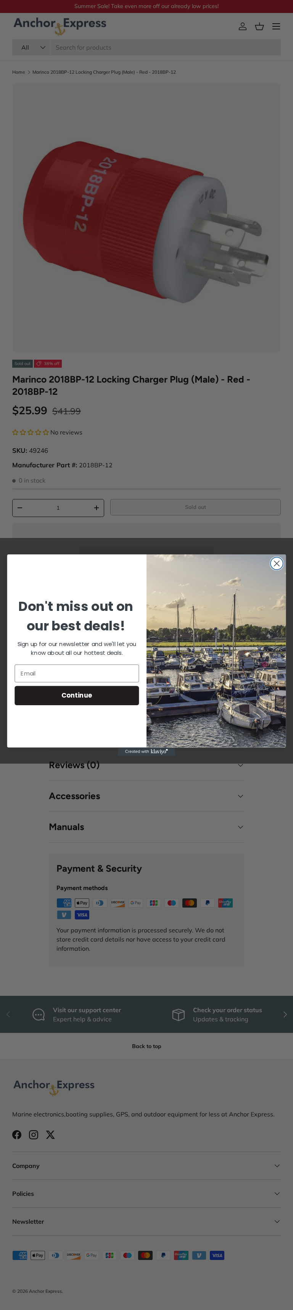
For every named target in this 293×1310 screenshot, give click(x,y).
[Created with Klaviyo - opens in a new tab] (146, 751)
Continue (76, 695)
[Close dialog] (276, 563)
